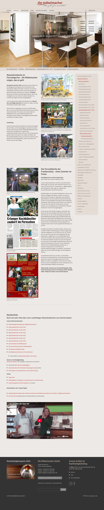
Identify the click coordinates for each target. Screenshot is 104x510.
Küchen (73, 472)
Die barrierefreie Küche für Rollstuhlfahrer (20, 346)
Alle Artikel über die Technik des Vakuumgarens (21, 368)
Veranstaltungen (75, 478)
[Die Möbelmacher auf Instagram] (71, 483)
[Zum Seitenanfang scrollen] (101, 507)
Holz (72, 475)
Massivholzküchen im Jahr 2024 (17, 330)
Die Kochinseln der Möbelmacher (17, 343)
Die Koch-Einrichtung (14, 396)
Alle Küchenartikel (12, 361)
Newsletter (92, 10)
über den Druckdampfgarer (22, 365)
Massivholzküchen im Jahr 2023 (17, 332)
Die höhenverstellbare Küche (16, 349)
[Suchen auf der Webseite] (86, 10)
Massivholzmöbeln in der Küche (28, 356)
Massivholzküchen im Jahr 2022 (17, 335)
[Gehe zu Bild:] (38, 65)
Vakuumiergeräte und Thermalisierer (18, 383)
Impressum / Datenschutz (45, 483)
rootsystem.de (93, 496)
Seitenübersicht (57, 483)
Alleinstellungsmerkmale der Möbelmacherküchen (22, 324)
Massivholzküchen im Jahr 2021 (17, 338)
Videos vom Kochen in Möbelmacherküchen (58, 393)
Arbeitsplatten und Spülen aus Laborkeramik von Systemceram (25, 380)
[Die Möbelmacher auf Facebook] (74, 483)
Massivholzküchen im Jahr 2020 (17, 341)
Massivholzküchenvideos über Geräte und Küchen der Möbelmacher (27, 393)
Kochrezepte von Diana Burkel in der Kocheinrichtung (23, 370)
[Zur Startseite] (52, 4)
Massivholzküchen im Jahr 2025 (17, 327)
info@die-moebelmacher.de (49, 473)
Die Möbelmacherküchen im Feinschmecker (20, 352)
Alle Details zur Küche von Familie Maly (52, 41)
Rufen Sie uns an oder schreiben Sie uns (50, 478)
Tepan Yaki (11, 377)
